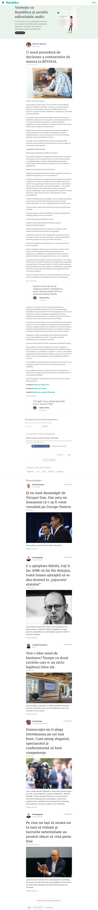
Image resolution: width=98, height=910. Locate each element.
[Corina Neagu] (28, 722)
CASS (43, 471)
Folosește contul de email (59, 446)
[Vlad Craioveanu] (28, 485)
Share (49, 907)
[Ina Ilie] (49, 688)
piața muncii (60, 471)
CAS (38, 471)
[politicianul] (49, 773)
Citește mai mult (31, 549)
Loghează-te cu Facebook (41, 446)
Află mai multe (20, 32)
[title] (35, 298)
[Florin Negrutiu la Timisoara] (49, 862)
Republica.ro (30, 471)
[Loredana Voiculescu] (28, 646)
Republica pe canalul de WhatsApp (43, 392)
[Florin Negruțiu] (28, 558)
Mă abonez (45, 426)
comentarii (68, 484)
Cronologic (60, 454)
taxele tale (51, 471)
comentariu (67, 721)
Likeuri (69, 454)
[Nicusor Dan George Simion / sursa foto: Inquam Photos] (49, 527)
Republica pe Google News (40, 385)
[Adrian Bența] (28, 44)
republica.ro (10, 2)
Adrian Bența (44, 297)
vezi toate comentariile (49, 460)
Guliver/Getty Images (37, 101)
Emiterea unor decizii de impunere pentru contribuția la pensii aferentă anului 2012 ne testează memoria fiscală (48, 290)
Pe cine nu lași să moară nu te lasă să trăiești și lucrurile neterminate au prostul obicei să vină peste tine (48, 831)
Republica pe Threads (39, 388)
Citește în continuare (49, 900)
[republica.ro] (29, 907)
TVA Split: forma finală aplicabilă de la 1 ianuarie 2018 (49, 402)
